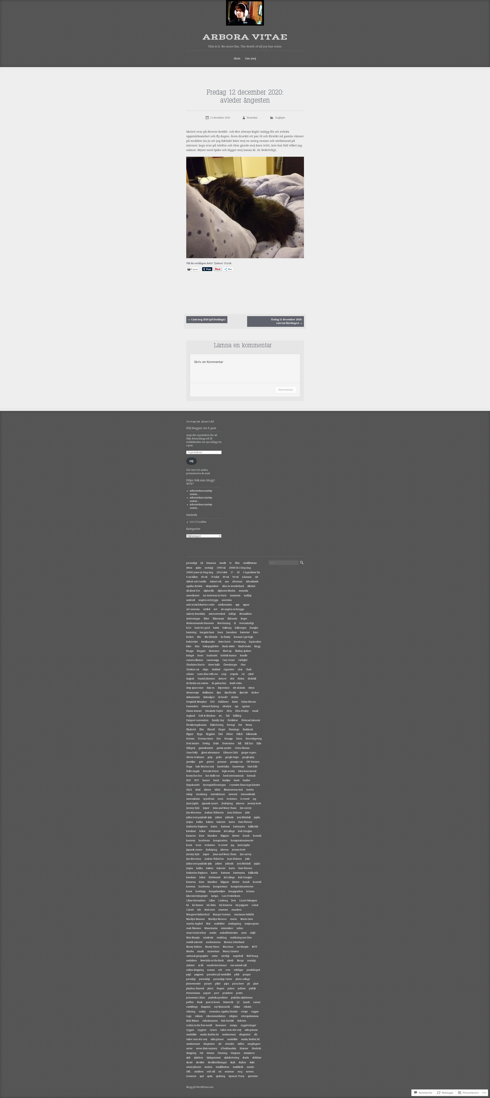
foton (239, 738)
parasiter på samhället (219, 974)
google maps (232, 757)
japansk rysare (210, 803)
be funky (225, 637)
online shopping (195, 970)
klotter (235, 835)
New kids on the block (212, 960)
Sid (201, 1053)
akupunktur (212, 586)
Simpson (235, 1053)
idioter (207, 789)
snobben (198, 1071)
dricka (234, 697)
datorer (222, 678)
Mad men (209, 909)
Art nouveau (193, 609)
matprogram (251, 923)
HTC (196, 780)
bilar (188, 646)
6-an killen (192, 577)
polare (231, 988)
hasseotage (238, 766)
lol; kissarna (225, 905)
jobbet (218, 817)
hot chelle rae (213, 775)
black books (244, 646)
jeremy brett (254, 803)
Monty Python (194, 946)
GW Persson (252, 761)
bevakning (240, 641)
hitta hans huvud (247, 771)
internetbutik (248, 794)
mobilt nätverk (194, 942)
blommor (214, 651)
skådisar (256, 1057)
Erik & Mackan (206, 715)
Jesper (206, 808)
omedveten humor (217, 965)
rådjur (236, 1006)
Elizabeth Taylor (214, 711)
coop (223, 674)
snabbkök (238, 1067)
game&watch (205, 748)
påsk (236, 974)
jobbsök (229, 817)
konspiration (220, 840)
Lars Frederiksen (231, 896)
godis (219, 757)
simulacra (249, 1053)
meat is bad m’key (196, 933)
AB (256, 577)
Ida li (189, 789)
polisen (242, 988)
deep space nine (194, 688)
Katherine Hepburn (196, 826)
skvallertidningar (217, 1062)
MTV (254, 946)
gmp (209, 757)
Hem (237, 58)
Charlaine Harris (195, 664)
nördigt (225, 956)
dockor (255, 692)
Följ (191, 461)
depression (223, 688)
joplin (257, 817)
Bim (197, 646)
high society (228, 771)
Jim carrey (246, 808)
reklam (199, 1016)
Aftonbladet (252, 581)
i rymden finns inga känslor (244, 785)
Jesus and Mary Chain (224, 808)
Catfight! (243, 660)
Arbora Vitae (245, 37)
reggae (255, 1011)
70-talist (215, 577)
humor (206, 780)
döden (241, 678)
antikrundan (225, 604)
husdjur (226, 780)
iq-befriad (208, 799)
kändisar (191, 831)
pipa (226, 983)
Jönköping (227, 803)
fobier (229, 734)
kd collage (229, 831)
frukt (216, 743)
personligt (191, 563)
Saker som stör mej (230, 1030)
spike (198, 567)
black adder (228, 646)
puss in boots (213, 1002)
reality (202, 1011)
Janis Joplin (192, 803)
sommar (229, 1071)
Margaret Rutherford (197, 914)
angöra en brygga (208, 600)
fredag (206, 743)
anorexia (227, 600)
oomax (211, 970)
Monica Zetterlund (234, 942)
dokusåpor (209, 697)
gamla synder (223, 748)
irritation (232, 799)
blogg (257, 646)
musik (222, 563)
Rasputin (206, 1006)
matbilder (219, 923)
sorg (240, 1071)
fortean (190, 738)
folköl (239, 734)
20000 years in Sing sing (199, 572)
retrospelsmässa (249, 1016)
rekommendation (215, 1016)
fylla (258, 743)
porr (216, 993)
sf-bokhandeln (228, 1048)
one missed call (238, 965)
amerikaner (192, 595)
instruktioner (218, 794)
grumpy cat (236, 761)
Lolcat (255, 905)
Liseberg (223, 900)
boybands (212, 655)
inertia (250, 789)
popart (207, 993)
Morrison (228, 946)
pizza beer (238, 983)
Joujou (189, 822)
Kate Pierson (245, 822)
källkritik (253, 826)
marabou (236, 909)
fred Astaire (192, 743)
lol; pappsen (242, 905)
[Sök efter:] (283, 562)
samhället (191, 1034)
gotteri (210, 761)
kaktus (209, 822)
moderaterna (213, 942)
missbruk (208, 937)
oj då (200, 965)
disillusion (207, 692)
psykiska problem (218, 997)
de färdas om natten (197, 683)
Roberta (241, 1020)
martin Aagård (194, 923)
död (232, 678)
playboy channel (195, 988)
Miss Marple (193, 937)
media (212, 933)
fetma (249, 725)
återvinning (223, 623)
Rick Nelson (192, 1020)
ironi (220, 799)
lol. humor (197, 905)
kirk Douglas (245, 831)
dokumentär (193, 697)
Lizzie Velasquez (248, 900)
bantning (191, 632)
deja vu (210, 688)
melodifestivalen (229, 933)
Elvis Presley (242, 711)
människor (227, 928)
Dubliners (223, 701)
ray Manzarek (222, 1006)
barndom (231, 632)
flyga (200, 734)
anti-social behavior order (200, 604)
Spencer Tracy (236, 1076)
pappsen (198, 974)
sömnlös (229, 1044)
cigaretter (229, 669)
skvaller (200, 1062)
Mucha (190, 951)
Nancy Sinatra (231, 951)
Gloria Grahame (195, 757)
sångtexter (245, 1034)
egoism (246, 706)
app (237, 604)
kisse (201, 835)
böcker (190, 637)
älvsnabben (245, 614)
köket (202, 831)
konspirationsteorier (242, 840)
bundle (243, 655)
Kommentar (286, 389)
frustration (228, 743)
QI (238, 1002)
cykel (250, 674)
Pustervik (228, 1002)
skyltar (242, 1062)
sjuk (188, 1057)
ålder (206, 618)
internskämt (193, 799)
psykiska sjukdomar (242, 997)
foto (218, 738)
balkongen (240, 628)
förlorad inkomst (250, 720)
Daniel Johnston (206, 678)
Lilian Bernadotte (195, 900)
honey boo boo (194, 775)
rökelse (247, 1006)
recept (244, 1011)
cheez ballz (214, 664)
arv (215, 609)
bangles (254, 628)
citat (240, 669)
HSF (188, 780)
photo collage (243, 979)
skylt (232, 1062)
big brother (255, 641)
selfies (241, 1044)
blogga (190, 651)
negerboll (238, 956)
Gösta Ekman (242, 748)
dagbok (190, 678)
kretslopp (201, 891)
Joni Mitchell (244, 817)
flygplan (210, 734)
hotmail (251, 775)
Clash (249, 669)
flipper (190, 734)
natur (215, 956)
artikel (206, 609)
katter (214, 826)
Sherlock (256, 1048)
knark (246, 835)
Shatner (244, 1048)
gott (201, 761)
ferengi (231, 725)
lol (202, 563)
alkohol (251, 586)
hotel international (233, 775)
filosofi (211, 729)
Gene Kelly (192, 752)
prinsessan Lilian (195, 997)
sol (219, 1071)
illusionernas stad (233, 789)
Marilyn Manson (195, 919)
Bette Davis (224, 641)
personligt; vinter (222, 979)
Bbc (199, 637)
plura (210, 988)
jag (254, 799)
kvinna (250, 891)
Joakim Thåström (214, 812)
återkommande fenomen (200, 623)
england (190, 715)
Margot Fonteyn (222, 914)
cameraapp (213, 660)
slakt (252, 1062)
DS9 (212, 701)
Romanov (221, 1025)
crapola (234, 674)
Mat (208, 923)
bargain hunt (207, 632)
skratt (189, 1062)
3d (238, 572)
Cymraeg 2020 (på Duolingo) (206, 319)
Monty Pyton (212, 946)
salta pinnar (251, 1030)
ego (236, 706)
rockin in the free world (199, 1025)
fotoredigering (254, 738)
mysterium (213, 951)
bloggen (201, 651)
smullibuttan (250, 563)
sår (255, 1034)
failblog (237, 715)
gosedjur (190, 761)
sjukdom (198, 1057)
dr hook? (223, 697)
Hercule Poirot (211, 771)
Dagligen (280, 117)
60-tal (204, 577)
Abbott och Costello (196, 581)
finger (221, 729)
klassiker (212, 835)
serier (189, 1048)
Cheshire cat (192, 669)
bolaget (190, 655)
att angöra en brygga (232, 609)
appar (246, 604)
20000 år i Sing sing (240, 567)
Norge (240, 960)
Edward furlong (210, 706)
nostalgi (209, 567)
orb (220, 970)
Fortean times (205, 738)
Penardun (252, 117)
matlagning (234, 923)
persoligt (191, 979)
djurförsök (230, 692)
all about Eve (193, 590)
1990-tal (221, 567)
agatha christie (194, 586)
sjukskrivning (231, 1057)
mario (233, 919)
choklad (216, 669)
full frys (249, 743)
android (190, 600)
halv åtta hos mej (205, 766)
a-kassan (247, 577)
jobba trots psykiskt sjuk (199, 817)
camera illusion (194, 660)
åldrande (232, 618)
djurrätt (243, 692)
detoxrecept (192, 692)
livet (233, 900)
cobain (190, 674)
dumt (235, 701)
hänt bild (252, 766)
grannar (222, 761)
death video (235, 683)
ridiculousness (210, 1020)
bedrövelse (192, 641)
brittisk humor (229, 655)
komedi (257, 835)
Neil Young (252, 956)
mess (244, 933)
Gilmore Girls (230, 752)
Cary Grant (228, 660)
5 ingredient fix (251, 572)
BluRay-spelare (243, 651)
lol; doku (211, 905)
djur (219, 692)
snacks (250, 1067)
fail (227, 715)
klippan (225, 835)
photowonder (193, 983)
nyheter (190, 965)
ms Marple (242, 946)
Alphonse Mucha (226, 590)
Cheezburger (230, 664)
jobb (247, 812)
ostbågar (238, 970)
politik (252, 988)
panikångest (253, 970)
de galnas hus (219, 683)
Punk (200, 1002)
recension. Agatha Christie (223, 1011)
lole (199, 909)
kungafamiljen (217, 891)
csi (243, 674)
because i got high (243, 637)
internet (233, 794)
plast (255, 983)
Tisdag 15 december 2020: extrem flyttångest (286, 321)
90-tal (235, 577)
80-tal (226, 577)
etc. (220, 715)
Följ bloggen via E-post (201, 428)
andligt (248, 595)
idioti (217, 789)
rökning (190, 1011)
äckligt (232, 614)
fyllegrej (190, 748)
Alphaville (208, 590)
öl (235, 623)
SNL (188, 1071)
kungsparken (236, 891)
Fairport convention (197, 720)
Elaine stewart (194, 711)
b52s (188, 628)
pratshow (228, 993)
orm (227, 970)
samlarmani (229, 1034)
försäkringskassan (196, 725)
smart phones (193, 1067)
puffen (190, 1002)
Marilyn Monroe (217, 919)
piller (218, 983)
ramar (257, 1002)
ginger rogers (248, 752)
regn (188, 1016)
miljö (253, 933)
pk (248, 983)
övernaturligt (246, 623)
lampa (214, 896)
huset (236, 780)
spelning (220, 1076)
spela (209, 1076)
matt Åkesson (193, 928)
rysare (213, 1030)
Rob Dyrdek (227, 1020)
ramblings (192, 1006)
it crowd (244, 799)
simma (210, 1053)
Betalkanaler (208, 641)
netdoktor (191, 960)
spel (202, 1076)
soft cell (211, 1071)
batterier (245, 632)
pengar (247, 974)
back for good (202, 628)
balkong (227, 628)
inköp (189, 794)
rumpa (233, 1025)
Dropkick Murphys (196, 701)
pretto (239, 993)
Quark (246, 1002)
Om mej (250, 58)
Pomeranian (193, 993)
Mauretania (210, 928)
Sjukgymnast (214, 1057)
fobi (220, 734)
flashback (248, 729)
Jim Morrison (193, 812)
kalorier (221, 822)
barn (220, 632)
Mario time (246, 919)
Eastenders (192, 706)
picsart (208, 983)
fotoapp (228, 738)
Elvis (229, 711)
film (237, 563)
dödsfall (252, 678)
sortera (250, 1071)
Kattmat (225, 826)
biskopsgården (211, 646)
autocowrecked (217, 614)
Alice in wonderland (233, 586)
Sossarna (191, 1076)
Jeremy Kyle (192, 808)
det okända (239, 688)
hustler (246, 780)
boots (200, 655)
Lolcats (190, 909)
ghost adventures (210, 752)
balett (216, 628)
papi (188, 974)
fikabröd (191, 729)
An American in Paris (214, 595)
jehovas (240, 803)
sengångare (253, 1044)
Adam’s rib (215, 581)
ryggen (190, 1030)
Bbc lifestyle (211, 637)
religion (233, 1016)
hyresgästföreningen (214, 785)
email (255, 711)
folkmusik (251, 734)
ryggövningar (248, 1025)
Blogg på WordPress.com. (200, 1087)
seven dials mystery (206, 1048)
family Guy (218, 720)
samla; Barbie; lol (209, 1034)
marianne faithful (244, 914)
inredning (201, 794)
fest (240, 725)
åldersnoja (218, 618)
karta (232, 822)
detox (189, 567)
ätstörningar (193, 618)
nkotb (230, 960)
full (239, 743)
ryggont (202, 1030)
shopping (191, 1053)
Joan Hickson (234, 812)
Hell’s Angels (192, 771)
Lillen (212, 900)
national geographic (197, 956)
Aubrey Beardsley (195, 614)
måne (240, 928)
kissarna (211, 563)
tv (230, 563)
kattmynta (239, 826)
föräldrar (233, 720)
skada (246, 1057)
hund (216, 780)
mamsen (223, 909)
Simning (222, 1053)
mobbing (222, 937)
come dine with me (207, 674)
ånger (244, 618)
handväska (223, 766)
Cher (243, 664)
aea (227, 581)
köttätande (214, 831)
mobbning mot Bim (241, 937)
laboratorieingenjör (197, 896)
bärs (255, 632)
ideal (197, 789)
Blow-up (227, 651)
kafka (199, 822)
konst (189, 845)
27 (232, 572)
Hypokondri (193, 785)
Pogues (220, 988)
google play (248, 757)
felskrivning (216, 725)
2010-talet (221, 572)
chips (205, 669)
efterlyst (226, 706)
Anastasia (235, 595)
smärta (208, 1067)
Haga (189, 766)
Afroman (237, 581)
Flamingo (234, 729)
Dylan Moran (248, 701)
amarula (243, 590)
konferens (204, 840)
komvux (190, 840)
